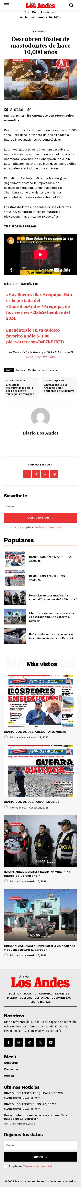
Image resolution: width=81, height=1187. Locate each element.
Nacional (53, 370)
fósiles (20, 370)
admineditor (17, 881)
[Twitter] (36, 474)
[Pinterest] (45, 474)
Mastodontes (36, 370)
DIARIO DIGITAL (12, 1098)
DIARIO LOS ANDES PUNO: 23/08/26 (31, 802)
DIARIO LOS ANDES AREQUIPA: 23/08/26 (35, 732)
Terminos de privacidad (37, 1166)
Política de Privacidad (47, 527)
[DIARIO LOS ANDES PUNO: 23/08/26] (15, 578)
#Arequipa (52, 306)
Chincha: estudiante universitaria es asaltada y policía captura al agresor (51, 616)
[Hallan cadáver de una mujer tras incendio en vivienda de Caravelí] (15, 636)
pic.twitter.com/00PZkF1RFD (35, 342)
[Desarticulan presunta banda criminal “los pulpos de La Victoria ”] (15, 597)
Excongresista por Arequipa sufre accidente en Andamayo (59, 388)
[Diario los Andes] (40, 417)
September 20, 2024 (40, 357)
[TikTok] (29, 1042)
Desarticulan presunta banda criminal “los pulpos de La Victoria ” (53, 597)
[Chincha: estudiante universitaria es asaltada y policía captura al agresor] (15, 616)
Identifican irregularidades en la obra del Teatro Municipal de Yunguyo (20, 389)
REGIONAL (40, 31)
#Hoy (11, 294)
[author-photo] (6, 737)
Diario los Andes (44, 12)
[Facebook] (27, 474)
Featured (10, 1123)
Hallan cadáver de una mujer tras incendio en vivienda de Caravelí (51, 636)
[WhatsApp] (54, 474)
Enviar (38, 1156)
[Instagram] (19, 1042)
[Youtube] (51, 1042)
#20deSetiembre (46, 312)
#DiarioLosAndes (23, 306)
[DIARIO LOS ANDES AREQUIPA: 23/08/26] (15, 558)
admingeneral (18, 737)
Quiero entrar (38, 517)
